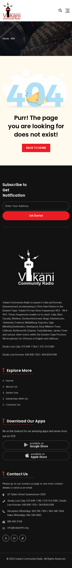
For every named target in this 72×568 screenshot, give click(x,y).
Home (9, 380)
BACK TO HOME (36, 147)
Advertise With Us (17, 398)
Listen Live (12, 392)
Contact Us (13, 404)
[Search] (60, 11)
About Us (11, 386)
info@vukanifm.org (18, 527)
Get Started (36, 215)
